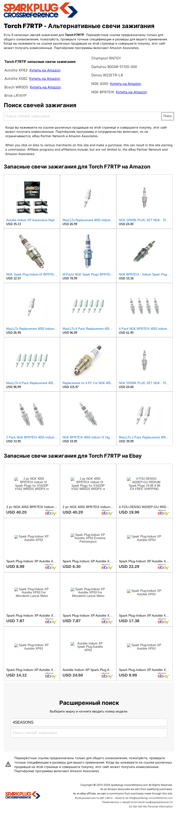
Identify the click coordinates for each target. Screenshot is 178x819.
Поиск (167, 116)
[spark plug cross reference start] (41, 17)
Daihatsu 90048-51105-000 (114, 67)
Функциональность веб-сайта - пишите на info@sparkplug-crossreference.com (124, 798)
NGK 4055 (100, 83)
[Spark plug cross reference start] (22, 795)
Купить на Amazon (44, 70)
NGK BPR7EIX (102, 92)
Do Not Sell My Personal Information (151, 806)
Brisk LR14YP (15, 95)
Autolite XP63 (16, 70)
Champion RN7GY (106, 58)
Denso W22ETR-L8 (107, 75)
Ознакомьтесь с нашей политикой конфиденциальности (137, 802)
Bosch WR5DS (16, 87)
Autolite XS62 (15, 78)
